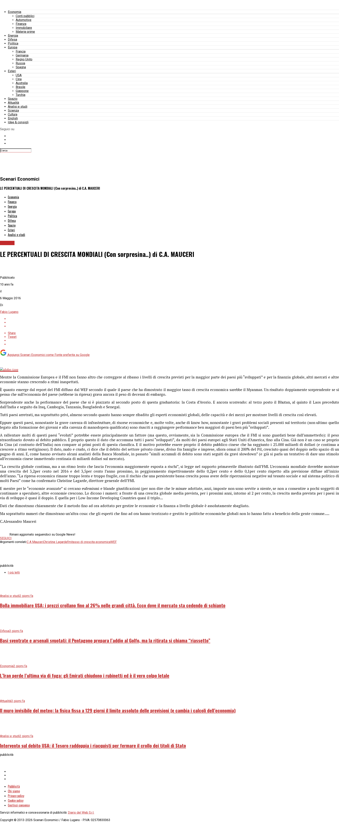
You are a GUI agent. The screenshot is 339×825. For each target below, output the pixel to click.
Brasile (20, 87)
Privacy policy (16, 795)
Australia (22, 83)
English (13, 118)
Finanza (21, 24)
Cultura (12, 114)
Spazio (12, 99)
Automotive (23, 20)
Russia (20, 63)
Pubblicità (14, 786)
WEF (113, 542)
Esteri (12, 71)
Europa (12, 47)
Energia (13, 35)
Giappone (22, 91)
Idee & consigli (18, 122)
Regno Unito (24, 59)
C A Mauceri (35, 542)
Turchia (20, 95)
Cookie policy (15, 800)
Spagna (21, 67)
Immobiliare (24, 28)
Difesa (12, 39)
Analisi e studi (17, 106)
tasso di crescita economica (91, 542)
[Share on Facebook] (173, 319)
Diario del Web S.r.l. (81, 812)
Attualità (13, 103)
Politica (13, 43)
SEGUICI (6, 538)
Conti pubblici (25, 16)
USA (19, 75)
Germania (22, 55)
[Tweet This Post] (173, 322)
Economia (14, 12)
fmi (69, 542)
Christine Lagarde (55, 542)
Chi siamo (14, 791)
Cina (19, 79)
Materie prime (25, 32)
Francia (21, 51)
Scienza (13, 110)
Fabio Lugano (9, 312)
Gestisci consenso (19, 805)
